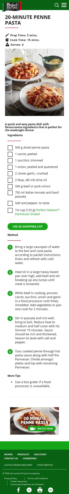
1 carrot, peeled (26, 154)
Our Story (40, 454)
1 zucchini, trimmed (29, 160)
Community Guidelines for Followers (27, 484)
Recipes (8, 454)
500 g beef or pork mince (32, 186)
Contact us (11, 458)
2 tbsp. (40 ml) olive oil (31, 180)
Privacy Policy (10, 478)
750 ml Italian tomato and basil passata (37, 194)
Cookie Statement (18, 481)
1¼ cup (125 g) (37, 212)
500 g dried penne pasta (32, 147)
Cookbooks (30, 458)
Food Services (45, 464)
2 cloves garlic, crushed (31, 173)
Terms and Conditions (38, 478)
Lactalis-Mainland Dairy (18, 464)
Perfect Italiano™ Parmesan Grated (37, 212)
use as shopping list (28, 226)
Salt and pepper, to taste (32, 203)
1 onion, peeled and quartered (36, 167)
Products (23, 454)
